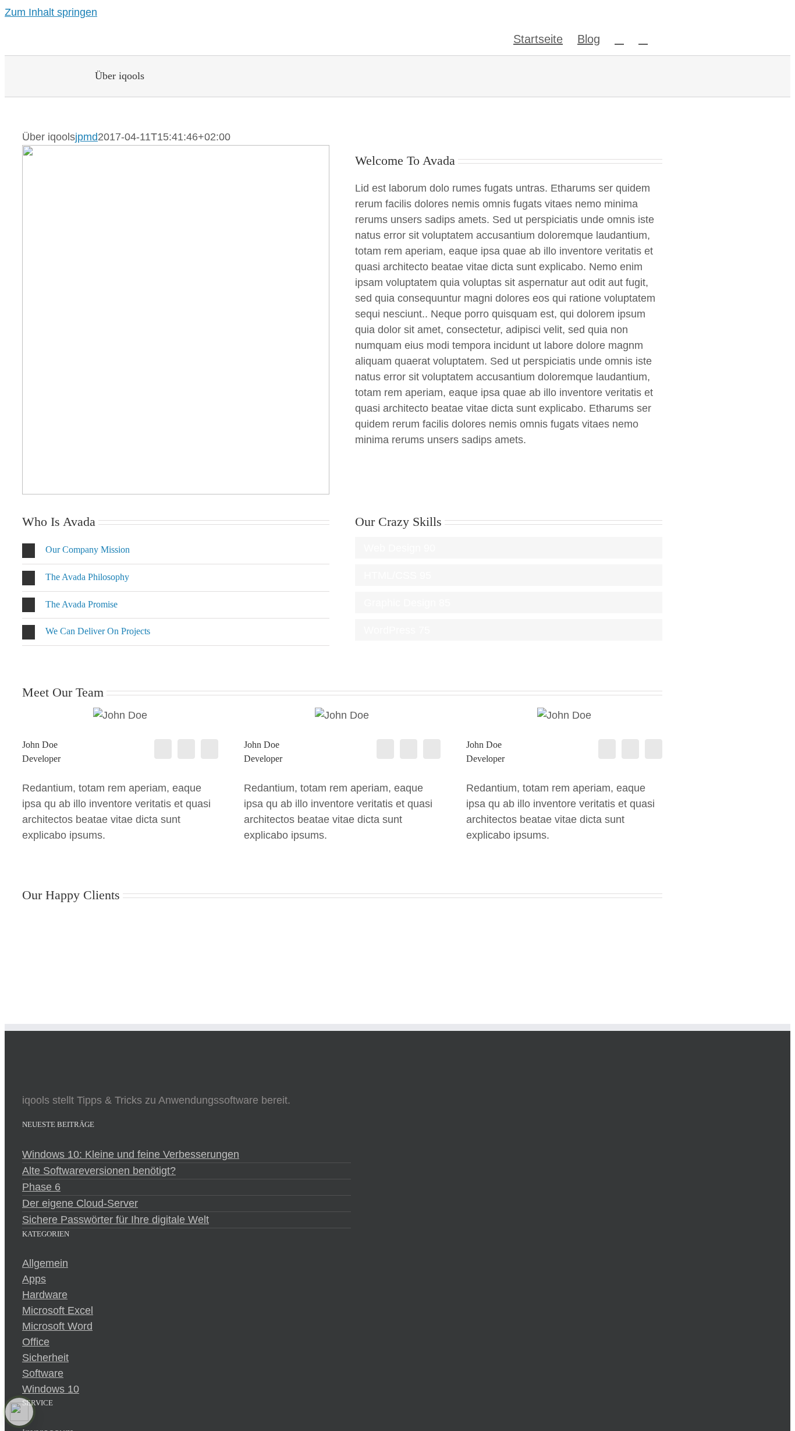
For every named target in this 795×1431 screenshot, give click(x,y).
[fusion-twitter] (186, 749)
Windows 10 (50, 1389)
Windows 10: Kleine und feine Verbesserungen (130, 1154)
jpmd (86, 137)
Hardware (45, 1295)
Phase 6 (41, 1187)
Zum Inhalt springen (51, 12)
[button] (643, 37)
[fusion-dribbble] (209, 749)
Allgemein (45, 1263)
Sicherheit (45, 1357)
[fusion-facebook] (163, 749)
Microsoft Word (57, 1326)
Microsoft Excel (57, 1310)
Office (35, 1342)
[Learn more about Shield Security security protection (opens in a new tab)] (19, 1412)
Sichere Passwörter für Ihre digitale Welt (115, 1219)
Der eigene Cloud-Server (80, 1203)
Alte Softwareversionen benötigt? (99, 1170)
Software (42, 1373)
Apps (34, 1279)
